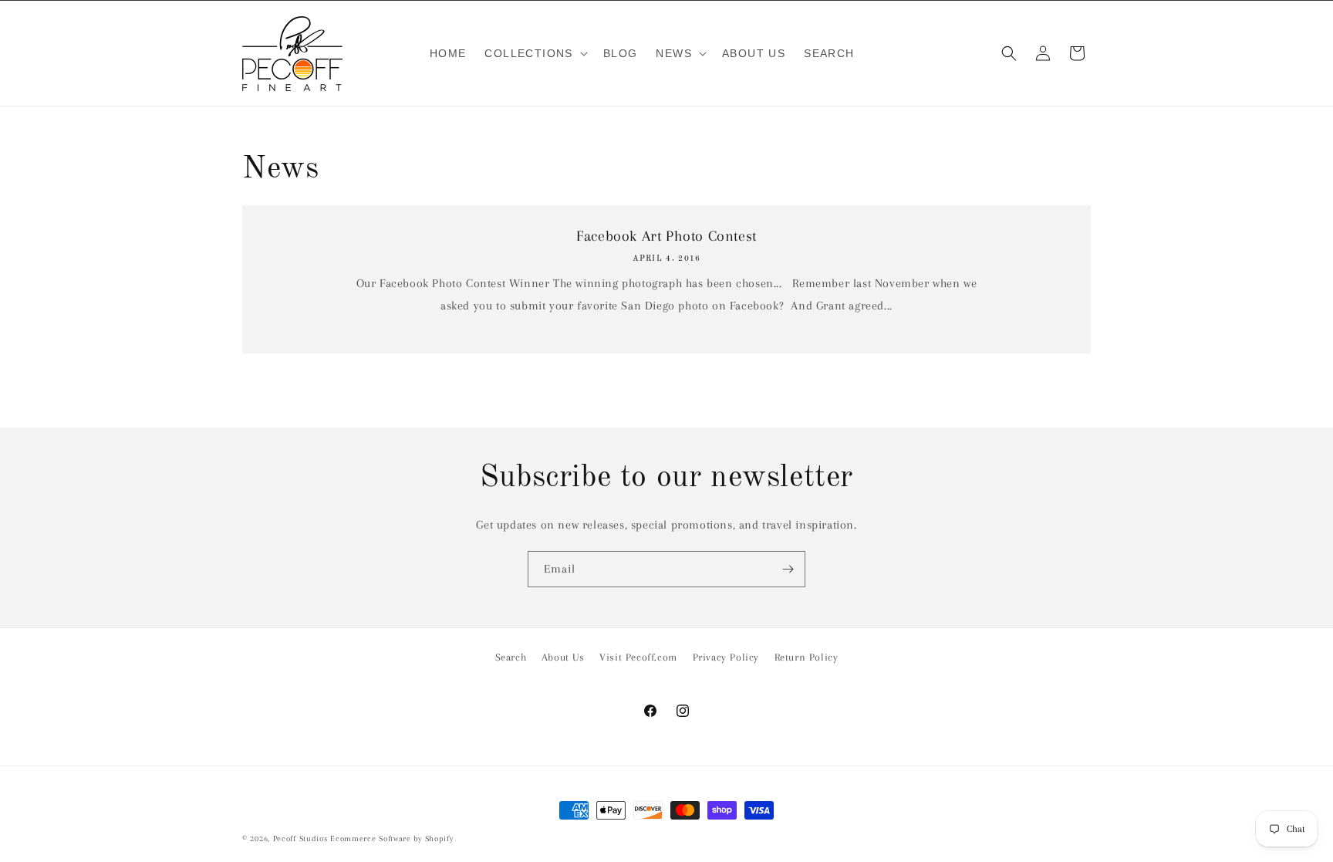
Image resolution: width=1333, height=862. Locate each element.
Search (511, 657)
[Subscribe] (788, 569)
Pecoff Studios (300, 838)
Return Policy (806, 657)
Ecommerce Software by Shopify (391, 838)
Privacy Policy (726, 657)
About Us (563, 657)
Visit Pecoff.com (638, 657)
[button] (534, 53)
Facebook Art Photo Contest (666, 236)
